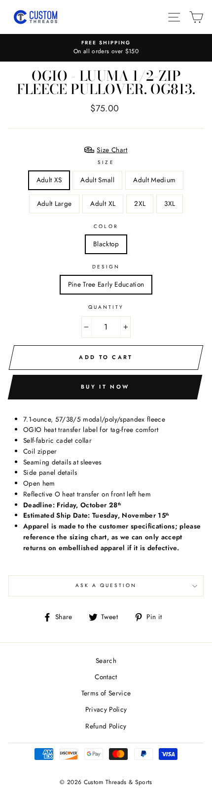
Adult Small (97, 180)
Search (106, 660)
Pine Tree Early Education (106, 284)
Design (106, 266)
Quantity (106, 307)
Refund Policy (105, 726)
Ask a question (106, 585)
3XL (169, 203)
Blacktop (106, 244)
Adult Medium (154, 180)
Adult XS (49, 180)
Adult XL (102, 203)
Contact (106, 677)
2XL (139, 203)
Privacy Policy (106, 709)
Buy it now (105, 387)
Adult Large (54, 203)
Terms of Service (106, 693)
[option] (106, 48)
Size (106, 162)
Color (106, 226)
